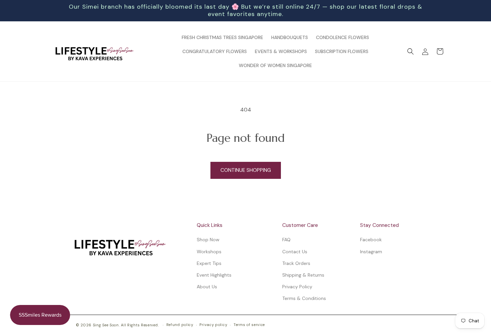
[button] (410, 51)
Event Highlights (214, 275)
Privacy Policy (297, 287)
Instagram (371, 252)
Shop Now (208, 240)
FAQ (286, 240)
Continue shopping (245, 170)
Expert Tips (209, 263)
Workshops (209, 252)
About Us (207, 287)
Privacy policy (213, 324)
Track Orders (296, 263)
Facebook (371, 240)
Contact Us (294, 252)
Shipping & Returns (303, 275)
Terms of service (249, 324)
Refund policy (179, 324)
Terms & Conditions (304, 298)
